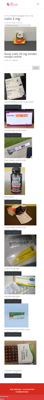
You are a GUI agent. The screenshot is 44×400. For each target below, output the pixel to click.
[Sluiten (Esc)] (7, 396)
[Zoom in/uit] (1, 396)
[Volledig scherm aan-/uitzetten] (3, 396)
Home (6, 16)
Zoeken (35, 68)
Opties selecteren (13, 107)
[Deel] (5, 396)
